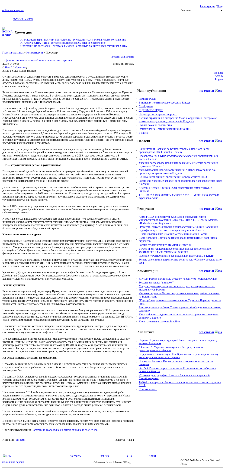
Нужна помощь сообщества (155, 124)
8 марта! (144, 132)
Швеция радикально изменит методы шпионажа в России (173, 233)
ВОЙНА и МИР (23, 19)
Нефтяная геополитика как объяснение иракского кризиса (37, 60)
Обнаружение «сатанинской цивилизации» (165, 128)
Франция (20, 67)
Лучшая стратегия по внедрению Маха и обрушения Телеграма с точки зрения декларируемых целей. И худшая (178, 119)
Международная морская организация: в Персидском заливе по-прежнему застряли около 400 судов (177, 171)
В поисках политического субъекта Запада (164, 102)
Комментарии (34, 52)
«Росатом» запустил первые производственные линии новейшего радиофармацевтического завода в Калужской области (178, 228)
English (218, 72)
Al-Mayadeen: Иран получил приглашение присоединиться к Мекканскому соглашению (73, 39)
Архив (219, 75)
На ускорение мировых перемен (158, 114)
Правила (103, 455)
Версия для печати (122, 56)
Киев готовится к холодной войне (159, 321)
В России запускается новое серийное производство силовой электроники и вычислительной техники (175, 250)
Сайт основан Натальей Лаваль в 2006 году (112, 462)
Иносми (20, 439)
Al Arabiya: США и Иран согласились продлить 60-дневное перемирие (62, 42)
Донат (152, 455)
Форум (218, 79)
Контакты (75, 455)
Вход (220, 6)
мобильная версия (13, 10)
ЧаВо (129, 455)
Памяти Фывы (147, 98)
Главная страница (13, 52)
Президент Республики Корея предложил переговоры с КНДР (176, 255)
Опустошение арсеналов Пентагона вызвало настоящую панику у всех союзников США (73, 45)
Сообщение (146, 106)
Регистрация (207, 6)
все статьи (206, 90)
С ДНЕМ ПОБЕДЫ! (151, 110)
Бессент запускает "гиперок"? (157, 282)
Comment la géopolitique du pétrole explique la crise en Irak (64, 429)
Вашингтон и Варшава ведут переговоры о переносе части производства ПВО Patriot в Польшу (174, 150)
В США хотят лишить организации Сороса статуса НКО (173, 176)
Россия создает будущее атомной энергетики (165, 244)
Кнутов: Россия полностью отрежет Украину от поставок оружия (178, 278)
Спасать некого (148, 389)
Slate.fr (8, 67)
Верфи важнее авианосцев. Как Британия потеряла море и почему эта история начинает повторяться (178, 356)
